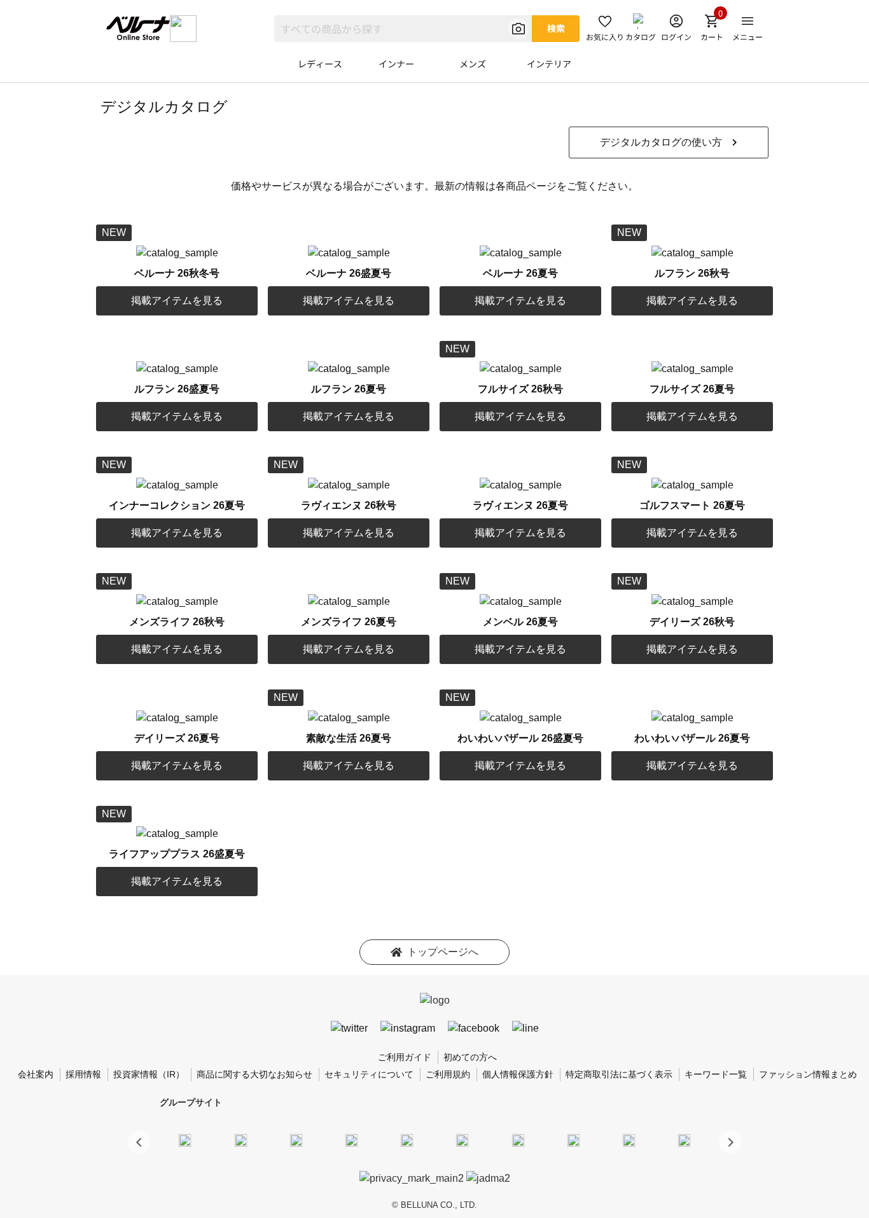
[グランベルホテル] (407, 1139)
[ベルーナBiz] (240, 1139)
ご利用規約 (448, 1074)
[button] (730, 1142)
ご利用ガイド (404, 1057)
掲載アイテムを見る (177, 300)
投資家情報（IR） (148, 1074)
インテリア (549, 63)
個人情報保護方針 (517, 1074)
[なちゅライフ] (629, 1139)
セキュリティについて (369, 1074)
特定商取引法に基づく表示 (619, 1074)
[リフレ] (684, 1139)
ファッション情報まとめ (808, 1074)
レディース (320, 63)
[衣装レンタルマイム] (185, 1139)
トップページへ (442, 951)
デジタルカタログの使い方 (661, 142)
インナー (396, 63)
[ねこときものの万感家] (295, 1139)
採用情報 (83, 1074)
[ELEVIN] (351, 1139)
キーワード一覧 (716, 1074)
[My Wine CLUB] (517, 1139)
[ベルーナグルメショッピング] (462, 1139)
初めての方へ (470, 1057)
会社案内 (35, 1074)
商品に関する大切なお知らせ (254, 1074)
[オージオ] (573, 1139)
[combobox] (403, 28)
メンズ (472, 63)
